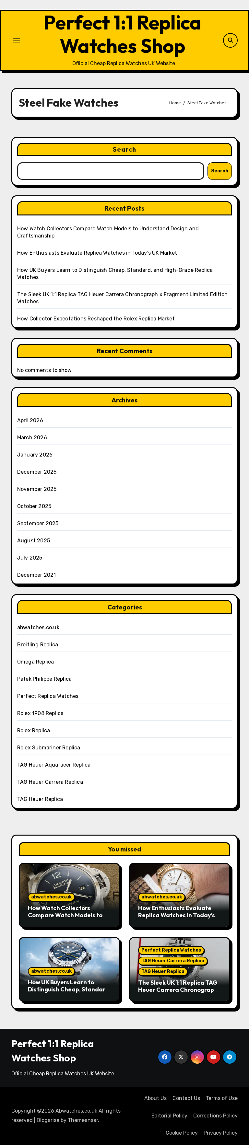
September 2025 (38, 523)
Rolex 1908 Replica (40, 713)
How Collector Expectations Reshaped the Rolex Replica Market (96, 319)
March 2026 (32, 437)
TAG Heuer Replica (40, 799)
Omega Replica (35, 662)
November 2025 (37, 489)
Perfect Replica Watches (48, 696)
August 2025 (33, 541)
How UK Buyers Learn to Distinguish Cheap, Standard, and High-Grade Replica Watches (69, 992)
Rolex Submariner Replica (48, 748)
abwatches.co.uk (38, 627)
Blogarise (48, 1120)
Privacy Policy (221, 1133)
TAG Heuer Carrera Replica (50, 782)
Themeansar (83, 1120)
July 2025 (29, 558)
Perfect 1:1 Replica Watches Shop (122, 34)
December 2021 (36, 575)
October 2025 (34, 506)
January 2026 (35, 455)
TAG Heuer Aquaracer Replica (53, 765)
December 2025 (37, 472)
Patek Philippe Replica (44, 679)
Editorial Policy (169, 1116)
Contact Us (186, 1098)
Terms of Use (222, 1098)
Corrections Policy (215, 1116)
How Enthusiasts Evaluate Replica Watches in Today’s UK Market (97, 253)
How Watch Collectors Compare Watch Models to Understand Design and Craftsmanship (65, 918)
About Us (155, 1098)
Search (124, 149)
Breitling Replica (37, 645)
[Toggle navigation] (16, 40)
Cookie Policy (182, 1133)
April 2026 (30, 420)
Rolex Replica (33, 730)
